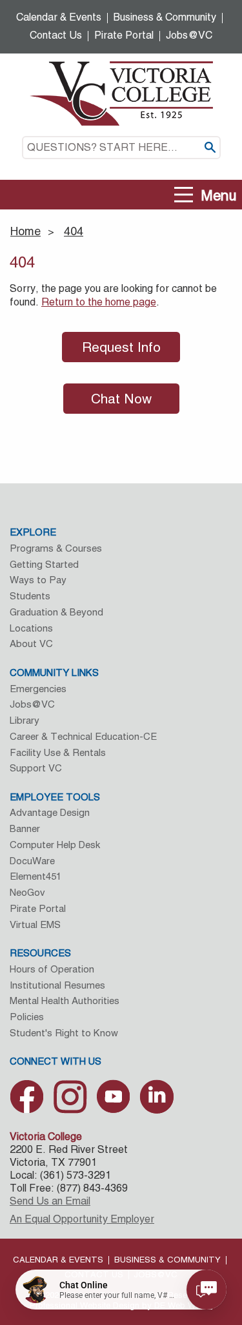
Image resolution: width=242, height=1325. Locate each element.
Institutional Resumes (57, 985)
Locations (31, 628)
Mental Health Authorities (64, 1000)
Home (25, 231)
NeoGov (27, 892)
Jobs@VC (189, 35)
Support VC (36, 767)
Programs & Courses (56, 548)
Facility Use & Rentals (58, 752)
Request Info (121, 347)
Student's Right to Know (64, 1032)
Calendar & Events (58, 17)
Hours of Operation (52, 968)
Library (24, 720)
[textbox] (121, 147)
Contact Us (56, 35)
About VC (31, 643)
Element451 (35, 876)
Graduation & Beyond (56, 611)
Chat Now (121, 399)
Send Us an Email (50, 1201)
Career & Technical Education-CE (83, 736)
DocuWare (32, 860)
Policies (27, 1016)
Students (30, 595)
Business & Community (165, 17)
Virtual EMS (35, 924)
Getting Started (44, 564)
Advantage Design (50, 812)
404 (73, 231)
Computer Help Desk (55, 844)
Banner (25, 828)
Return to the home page (98, 302)
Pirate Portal (124, 35)
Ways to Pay (38, 579)
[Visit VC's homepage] (121, 92)
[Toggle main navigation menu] (184, 195)
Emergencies (38, 688)
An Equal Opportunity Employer (82, 1219)
